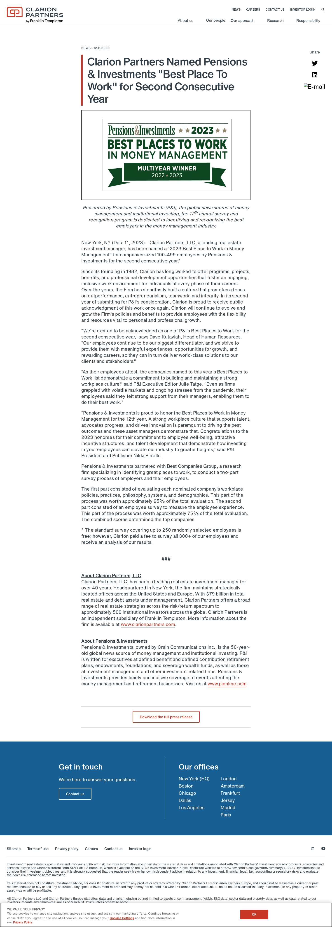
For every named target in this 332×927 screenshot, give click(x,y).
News (236, 10)
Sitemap (14, 848)
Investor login (302, 10)
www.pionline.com (227, 683)
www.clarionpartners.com (148, 624)
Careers (253, 10)
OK (254, 914)
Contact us (275, 10)
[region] (166, 915)
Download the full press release (166, 717)
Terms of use (38, 848)
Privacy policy (66, 848)
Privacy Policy (22, 922)
